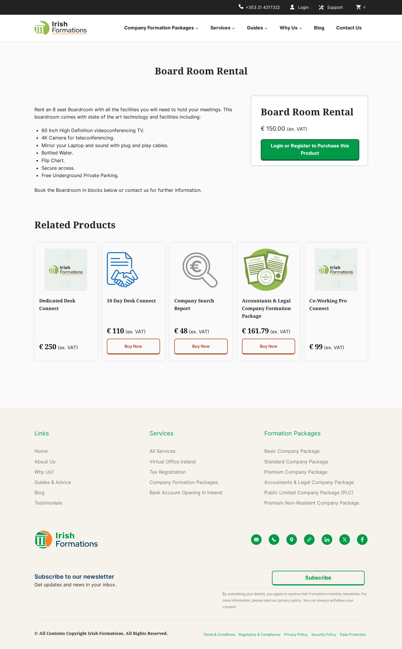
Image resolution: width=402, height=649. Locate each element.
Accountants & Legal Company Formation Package (266, 308)
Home (41, 451)
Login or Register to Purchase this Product (310, 149)
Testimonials (48, 503)
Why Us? (44, 472)
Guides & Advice (52, 482)
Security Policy (323, 634)
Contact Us (349, 28)
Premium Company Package (295, 472)
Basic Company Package (292, 451)
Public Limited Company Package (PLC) (308, 492)
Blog (319, 28)
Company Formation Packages (183, 482)
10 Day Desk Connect (131, 300)
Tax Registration (167, 472)
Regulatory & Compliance (259, 634)
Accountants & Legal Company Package (309, 482)
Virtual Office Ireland (172, 462)
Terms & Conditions (219, 634)
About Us (44, 462)
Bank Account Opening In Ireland (185, 492)
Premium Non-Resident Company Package (311, 503)
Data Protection (353, 634)
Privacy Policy (296, 634)
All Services (162, 451)
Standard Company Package (296, 462)
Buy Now (133, 346)
